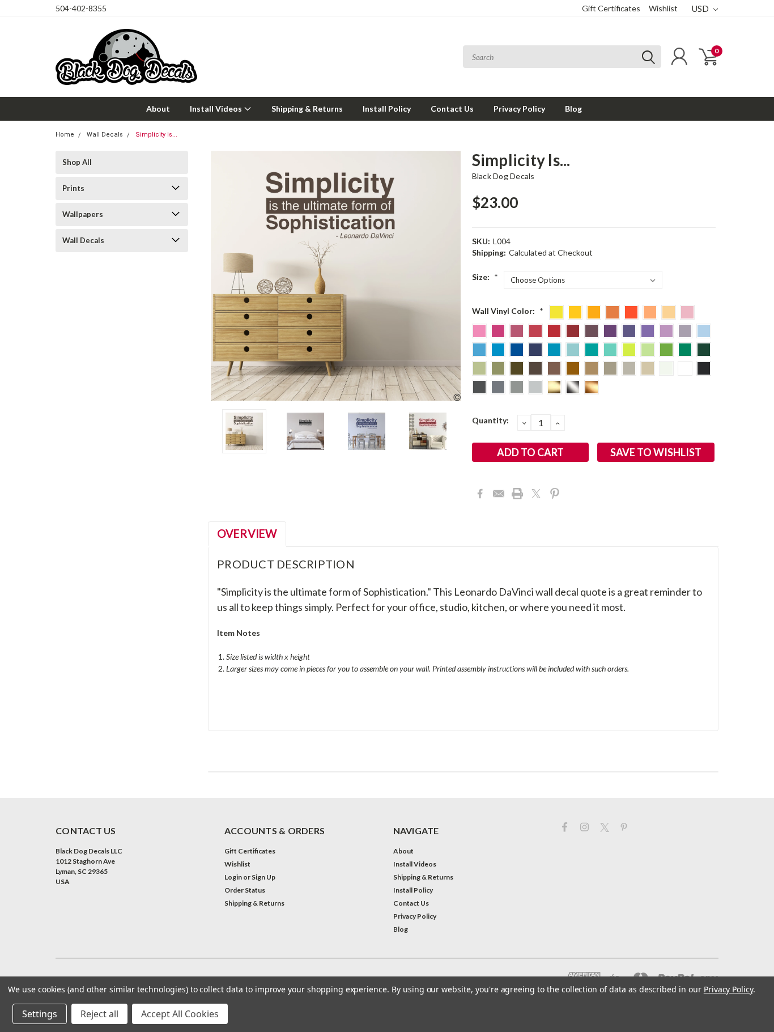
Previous (222, 275)
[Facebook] (480, 493)
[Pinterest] (554, 493)
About (158, 108)
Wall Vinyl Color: (507, 311)
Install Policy (387, 108)
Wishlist (663, 8)
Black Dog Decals (503, 176)
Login (233, 877)
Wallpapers (82, 214)
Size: (485, 277)
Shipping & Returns (307, 108)
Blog (573, 108)
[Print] (517, 493)
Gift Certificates (611, 8)
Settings (39, 1014)
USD (701, 8)
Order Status (244, 890)
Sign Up (263, 877)
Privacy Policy (519, 108)
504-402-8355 (81, 8)
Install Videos (217, 108)
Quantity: (490, 420)
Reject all (99, 1014)
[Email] (498, 493)
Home (65, 134)
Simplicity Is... (156, 134)
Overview (247, 533)
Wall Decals (105, 134)
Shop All (77, 162)
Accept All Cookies (180, 1014)
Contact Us (452, 108)
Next (449, 275)
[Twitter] (536, 493)
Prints (73, 188)
